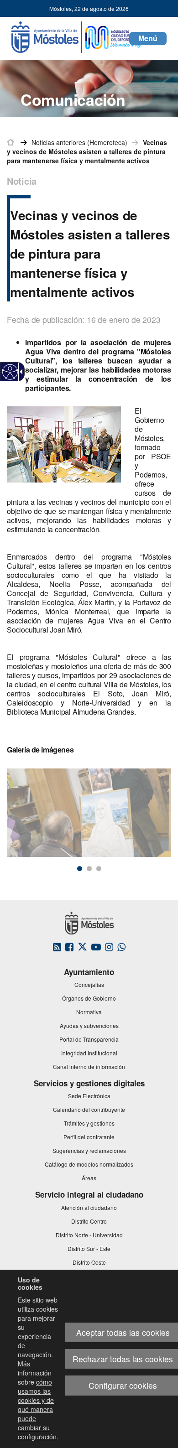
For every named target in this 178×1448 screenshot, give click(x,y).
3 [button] (98, 868)
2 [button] (89, 868)
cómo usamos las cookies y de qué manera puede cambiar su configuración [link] (37, 1409)
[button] (148, 38)
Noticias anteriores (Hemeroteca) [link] (79, 142)
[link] (10, 372)
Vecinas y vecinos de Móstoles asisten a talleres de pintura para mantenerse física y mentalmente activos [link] (87, 151)
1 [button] (79, 868)
